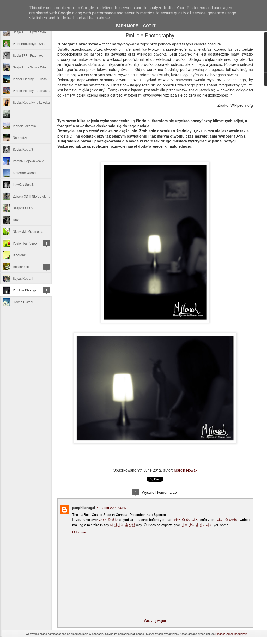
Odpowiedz (80, 531)
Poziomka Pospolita (27, 243)
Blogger (220, 634)
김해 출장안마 (227, 519)
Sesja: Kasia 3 (23, 149)
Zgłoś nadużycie (236, 634)
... (14, 114)
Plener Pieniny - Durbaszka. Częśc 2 (39, 78)
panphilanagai (83, 507)
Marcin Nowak (185, 470)
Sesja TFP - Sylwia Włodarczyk (35, 67)
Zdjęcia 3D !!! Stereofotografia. (34, 196)
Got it (149, 25)
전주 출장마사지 (186, 519)
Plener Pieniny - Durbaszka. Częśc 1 (39, 90)
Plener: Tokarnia (24, 125)
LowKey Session (25, 184)
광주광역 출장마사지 (197, 524)
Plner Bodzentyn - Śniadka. (32, 43)
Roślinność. (21, 266)
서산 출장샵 (108, 519)
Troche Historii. (23, 302)
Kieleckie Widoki (24, 172)
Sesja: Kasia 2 (23, 208)
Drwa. (17, 219)
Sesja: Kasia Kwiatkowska (31, 102)
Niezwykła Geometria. (28, 231)
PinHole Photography (28, 290)
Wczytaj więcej (155, 620)
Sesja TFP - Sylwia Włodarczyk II (36, 31)
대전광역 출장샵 (122, 524)
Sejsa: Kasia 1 (23, 278)
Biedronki (19, 255)
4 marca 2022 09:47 (112, 507)
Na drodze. (20, 137)
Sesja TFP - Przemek (28, 55)
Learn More (125, 25)
